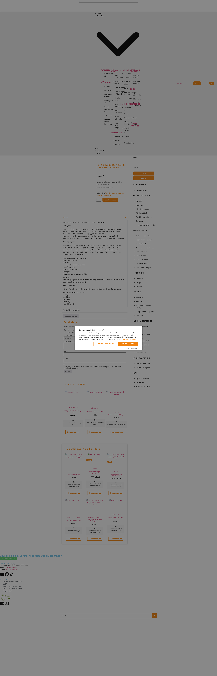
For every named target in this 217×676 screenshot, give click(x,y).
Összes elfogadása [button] (128, 344)
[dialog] (108, 338)
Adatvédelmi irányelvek (129, 339)
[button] (105, 344)
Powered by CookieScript (131, 348)
